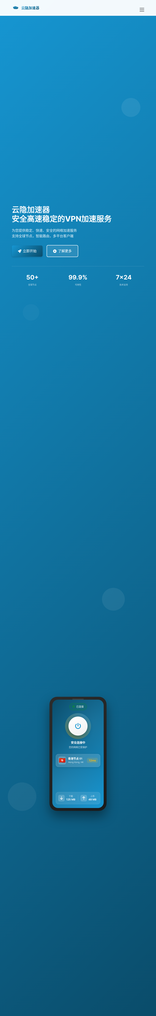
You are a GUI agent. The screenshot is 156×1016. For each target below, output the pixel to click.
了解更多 (65, 251)
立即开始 (30, 251)
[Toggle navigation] (142, 7)
